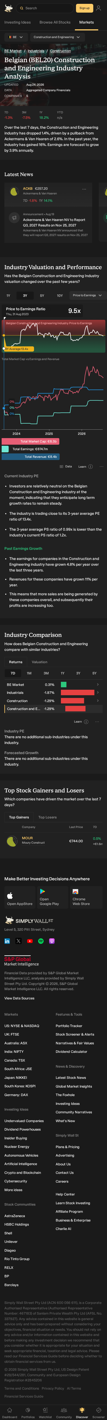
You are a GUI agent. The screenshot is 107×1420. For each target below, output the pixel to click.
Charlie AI (63, 1229)
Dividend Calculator (71, 1052)
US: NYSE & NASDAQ (21, 1026)
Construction (60, 51)
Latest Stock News (71, 1078)
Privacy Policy (53, 1388)
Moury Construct (33, 842)
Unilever (11, 1242)
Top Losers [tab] (47, 817)
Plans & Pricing (68, 1147)
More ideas (13, 1190)
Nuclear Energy (16, 1147)
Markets (86, 22)
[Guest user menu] (98, 8)
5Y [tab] (42, 296)
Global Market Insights (74, 1086)
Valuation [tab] (39, 662)
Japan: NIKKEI (15, 1078)
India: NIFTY (14, 1052)
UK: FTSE (11, 1034)
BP (6, 1276)
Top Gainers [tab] (19, 817)
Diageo (10, 1250)
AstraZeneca (14, 1216)
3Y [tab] (25, 296)
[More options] (84, 189)
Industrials (36, 51)
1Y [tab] (8, 296)
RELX (8, 1268)
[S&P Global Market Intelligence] (21, 961)
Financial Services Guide (23, 1396)
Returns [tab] (15, 662)
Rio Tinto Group (17, 1259)
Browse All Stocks (55, 22)
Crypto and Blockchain (22, 1173)
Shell (8, 1233)
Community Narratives (74, 1112)
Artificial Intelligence (20, 1164)
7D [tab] (13, 673)
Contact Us (65, 1173)
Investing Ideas (17, 22)
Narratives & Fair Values (75, 1043)
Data (68, 466)
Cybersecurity (15, 1181)
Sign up (85, 8)
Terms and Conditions (21, 1388)
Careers (62, 1181)
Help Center (65, 1194)
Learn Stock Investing (73, 1203)
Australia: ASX (15, 1043)
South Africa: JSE (18, 1069)
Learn (82, 466)
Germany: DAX (16, 1095)
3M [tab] (46, 673)
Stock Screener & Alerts (75, 1034)
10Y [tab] (60, 296)
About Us (63, 1164)
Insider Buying (15, 1138)
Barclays (11, 1285)
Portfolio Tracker (69, 1026)
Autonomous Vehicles (21, 1155)
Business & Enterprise (73, 1220)
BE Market (13, 51)
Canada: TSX (14, 1060)
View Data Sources (19, 998)
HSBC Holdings (16, 1224)
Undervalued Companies (24, 1121)
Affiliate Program (69, 1211)
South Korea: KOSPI (19, 1086)
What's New (65, 1121)
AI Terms (74, 1388)
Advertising (65, 1155)
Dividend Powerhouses (22, 1129)
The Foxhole (65, 1095)
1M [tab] (29, 673)
